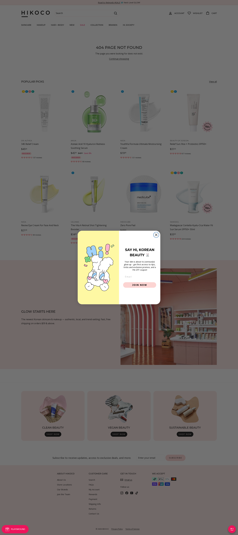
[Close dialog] (156, 235)
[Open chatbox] (232, 529)
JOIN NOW (139, 284)
